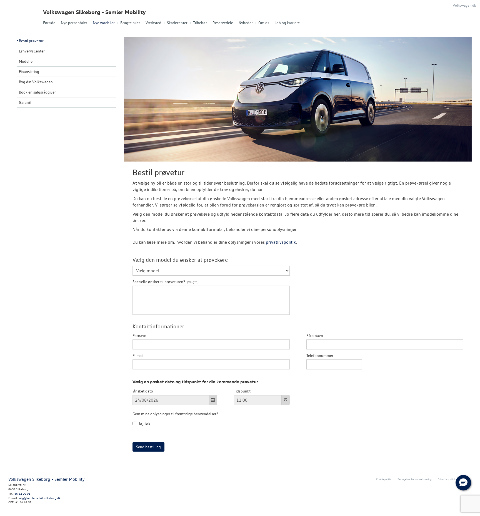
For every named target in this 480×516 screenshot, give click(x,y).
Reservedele (222, 22)
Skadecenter (177, 22)
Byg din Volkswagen (36, 81)
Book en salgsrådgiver (37, 92)
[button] (463, 482)
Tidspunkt (242, 391)
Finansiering (29, 71)
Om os (263, 22)
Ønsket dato (142, 391)
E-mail (138, 355)
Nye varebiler (104, 22)
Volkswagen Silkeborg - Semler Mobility (94, 12)
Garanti (25, 102)
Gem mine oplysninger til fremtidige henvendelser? (175, 413)
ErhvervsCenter (32, 51)
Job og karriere (287, 22)
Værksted (153, 22)
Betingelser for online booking (414, 479)
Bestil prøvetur (31, 40)
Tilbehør (200, 22)
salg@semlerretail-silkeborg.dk (39, 498)
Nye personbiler (74, 22)
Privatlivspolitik (447, 479)
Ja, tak (144, 423)
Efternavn (314, 335)
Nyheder (246, 22)
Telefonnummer (319, 355)
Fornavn (139, 335)
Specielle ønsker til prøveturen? (159, 281)
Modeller (26, 61)
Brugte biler (130, 22)
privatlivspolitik (281, 242)
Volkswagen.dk (464, 5)
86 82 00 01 (22, 493)
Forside (49, 22)
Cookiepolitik (383, 479)
